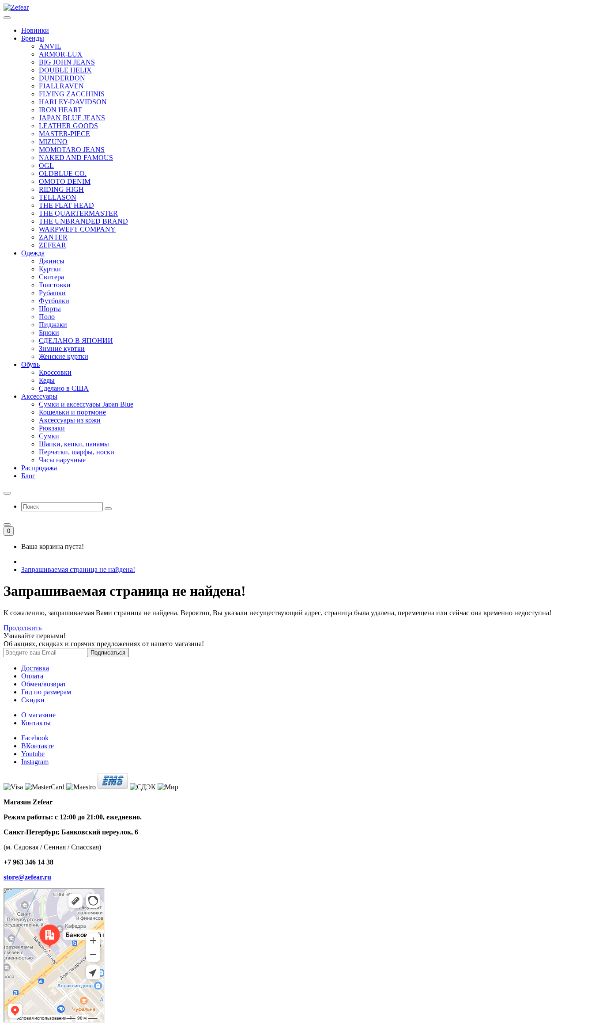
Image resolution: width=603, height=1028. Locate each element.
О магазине (38, 715)
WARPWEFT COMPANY (77, 229)
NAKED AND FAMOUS (76, 157)
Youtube (33, 754)
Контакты (36, 723)
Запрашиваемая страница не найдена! (78, 569)
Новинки (35, 30)
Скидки (33, 700)
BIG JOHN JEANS (67, 62)
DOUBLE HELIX (65, 70)
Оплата (32, 676)
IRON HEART (60, 110)
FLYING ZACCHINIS (72, 94)
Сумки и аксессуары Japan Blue (86, 404)
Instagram (35, 761)
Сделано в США (64, 388)
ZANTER (53, 237)
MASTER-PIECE (64, 133)
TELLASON (57, 197)
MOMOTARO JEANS (72, 149)
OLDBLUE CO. (63, 173)
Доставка (35, 668)
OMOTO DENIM (64, 181)
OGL (46, 165)
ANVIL (50, 46)
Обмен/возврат (43, 684)
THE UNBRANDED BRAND (83, 221)
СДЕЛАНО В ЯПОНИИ (76, 340)
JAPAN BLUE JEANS (72, 118)
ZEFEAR (52, 245)
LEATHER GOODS (68, 125)
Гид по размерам (46, 692)
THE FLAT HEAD (66, 205)
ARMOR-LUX (61, 54)
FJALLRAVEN (61, 86)
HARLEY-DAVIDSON (73, 102)
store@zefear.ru (27, 877)
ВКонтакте (37, 746)
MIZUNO (53, 141)
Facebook (35, 738)
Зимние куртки (62, 348)
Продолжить (22, 628)
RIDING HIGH (61, 189)
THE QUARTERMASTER (78, 213)
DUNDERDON (62, 78)
